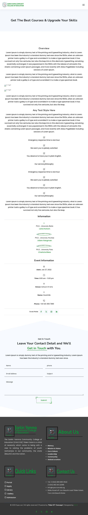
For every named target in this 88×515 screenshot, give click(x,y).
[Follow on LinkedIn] (56, 312)
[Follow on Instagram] (51, 312)
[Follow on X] (46, 312)
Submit (44, 400)
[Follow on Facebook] (41, 312)
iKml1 (76, 505)
